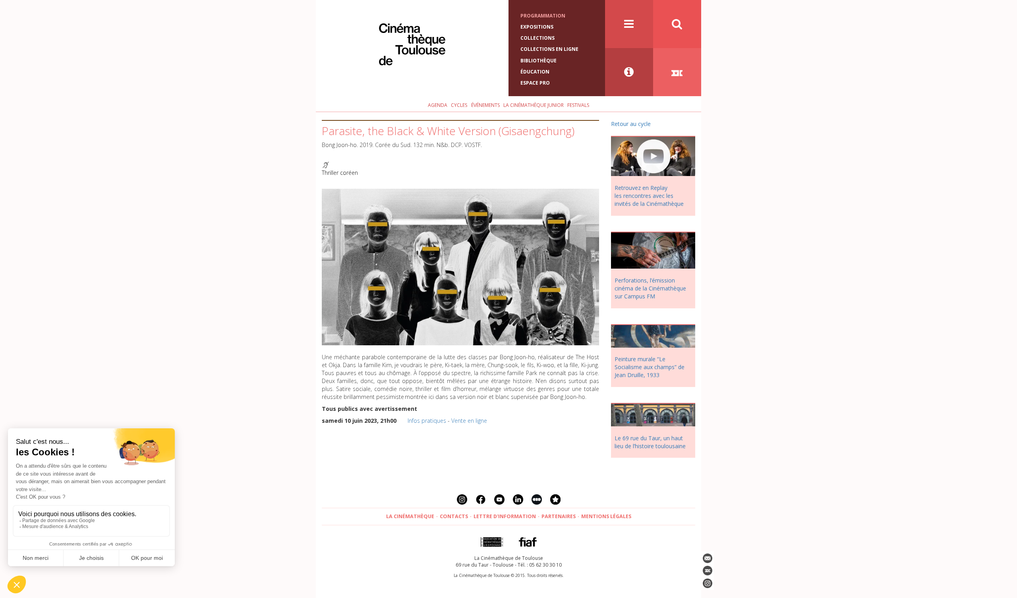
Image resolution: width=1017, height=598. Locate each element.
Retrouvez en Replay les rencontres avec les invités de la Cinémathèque (649, 195)
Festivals (578, 105)
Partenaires (558, 516)
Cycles (459, 105)
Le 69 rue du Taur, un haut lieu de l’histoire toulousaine (650, 442)
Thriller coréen (340, 172)
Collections (537, 38)
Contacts (454, 516)
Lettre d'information (505, 516)
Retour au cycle (631, 124)
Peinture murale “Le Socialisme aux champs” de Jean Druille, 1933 (649, 367)
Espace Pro (535, 82)
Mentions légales (606, 516)
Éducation (534, 71)
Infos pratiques (427, 420)
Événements (485, 105)
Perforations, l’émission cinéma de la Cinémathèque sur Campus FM (650, 288)
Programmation (542, 15)
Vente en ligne (469, 420)
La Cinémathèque (410, 516)
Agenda (437, 105)
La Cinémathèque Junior (533, 105)
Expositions (536, 26)
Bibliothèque (538, 60)
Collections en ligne (549, 49)
